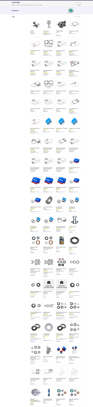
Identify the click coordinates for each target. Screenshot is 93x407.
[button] (79, 17)
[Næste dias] (66, 24)
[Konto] (78, 2)
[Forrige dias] (57, 24)
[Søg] (76, 2)
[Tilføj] (53, 28)
